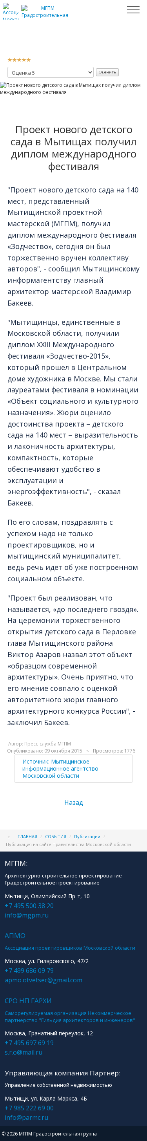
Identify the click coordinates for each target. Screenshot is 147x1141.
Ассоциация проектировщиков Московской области (70, 947)
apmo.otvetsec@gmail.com (43, 980)
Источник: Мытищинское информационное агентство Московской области (60, 768)
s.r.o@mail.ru (23, 1052)
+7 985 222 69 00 (29, 1108)
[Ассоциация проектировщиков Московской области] (10, 16)
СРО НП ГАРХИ (28, 1000)
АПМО (15, 935)
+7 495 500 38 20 (29, 905)
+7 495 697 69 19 (29, 1042)
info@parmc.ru (26, 1117)
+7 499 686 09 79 (29, 970)
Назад (73, 802)
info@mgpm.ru (27, 915)
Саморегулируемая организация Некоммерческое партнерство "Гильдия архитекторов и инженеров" (70, 1016)
